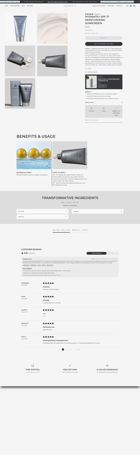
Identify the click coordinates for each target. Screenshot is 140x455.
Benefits (88, 92)
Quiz (45, 404)
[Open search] (109, 253)
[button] (15, 5)
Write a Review (96, 253)
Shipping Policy (70, 404)
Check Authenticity (71, 412)
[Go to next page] (80, 349)
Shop (45, 398)
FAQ (67, 417)
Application (89, 102)
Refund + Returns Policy (73, 406)
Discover (46, 406)
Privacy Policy (70, 398)
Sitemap (46, 412)
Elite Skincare (48, 401)
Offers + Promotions (72, 409)
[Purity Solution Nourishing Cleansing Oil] (91, 82)
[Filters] (113, 253)
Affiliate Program (71, 420)
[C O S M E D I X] (70, 5)
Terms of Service (71, 401)
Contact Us (69, 422)
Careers (68, 414)
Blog (45, 409)
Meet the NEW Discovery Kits (57, 1)
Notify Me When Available (103, 43)
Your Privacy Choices (72, 425)
